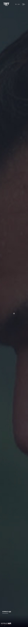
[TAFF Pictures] (6, 4)
